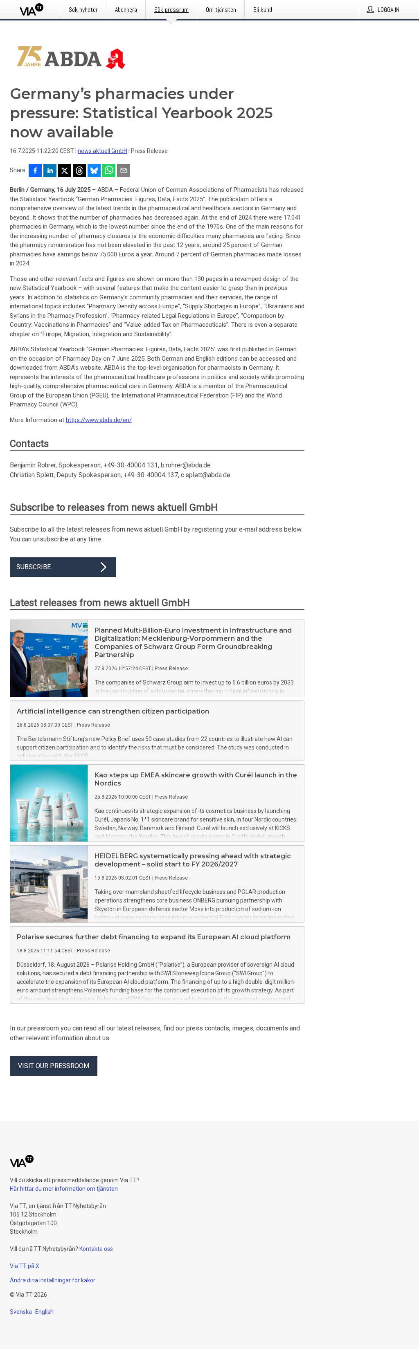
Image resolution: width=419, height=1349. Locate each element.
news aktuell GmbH (102, 151)
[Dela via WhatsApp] (108, 171)
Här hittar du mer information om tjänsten (64, 1188)
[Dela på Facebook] (35, 171)
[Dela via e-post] (123, 171)
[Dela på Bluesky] (94, 171)
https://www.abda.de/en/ (99, 420)
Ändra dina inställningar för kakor (52, 1280)
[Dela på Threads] (79, 171)
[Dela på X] (64, 171)
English (44, 1312)
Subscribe (33, 567)
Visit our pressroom (53, 1066)
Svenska (21, 1312)
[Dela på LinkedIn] (49, 171)
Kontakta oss (96, 1249)
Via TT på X (24, 1266)
